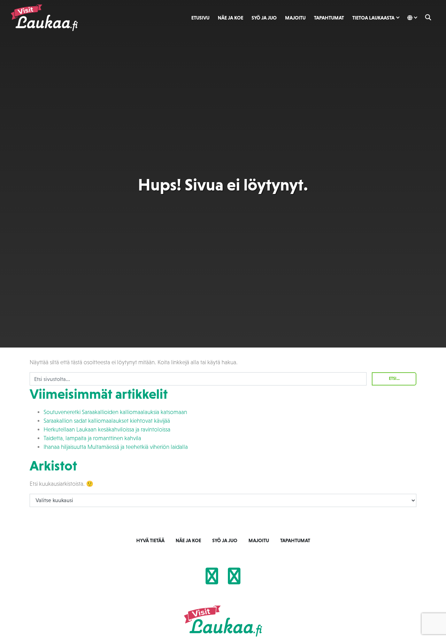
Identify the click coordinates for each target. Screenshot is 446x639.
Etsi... (394, 378)
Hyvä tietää (150, 540)
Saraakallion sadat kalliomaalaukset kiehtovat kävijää (107, 421)
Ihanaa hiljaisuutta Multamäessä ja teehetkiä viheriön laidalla (116, 447)
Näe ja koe (230, 18)
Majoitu (295, 18)
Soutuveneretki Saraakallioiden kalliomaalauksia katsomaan (115, 412)
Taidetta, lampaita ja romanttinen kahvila (92, 438)
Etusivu (200, 18)
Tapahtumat (329, 18)
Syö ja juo (264, 18)
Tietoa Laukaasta (373, 18)
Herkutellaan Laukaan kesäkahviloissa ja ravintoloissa (107, 429)
